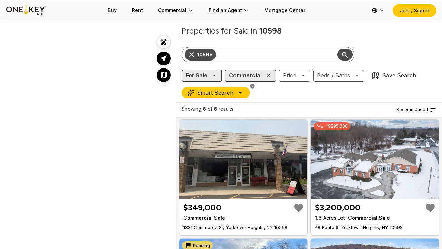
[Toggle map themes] (164, 75)
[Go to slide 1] (235, 193)
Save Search (399, 75)
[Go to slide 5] (252, 193)
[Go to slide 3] (244, 193)
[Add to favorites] (299, 208)
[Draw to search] (164, 42)
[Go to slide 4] (248, 193)
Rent (137, 10)
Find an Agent (225, 10)
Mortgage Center (284, 10)
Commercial (172, 10)
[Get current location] (164, 58)
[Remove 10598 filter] (192, 54)
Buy (112, 10)
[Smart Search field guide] (252, 86)
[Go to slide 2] (240, 193)
